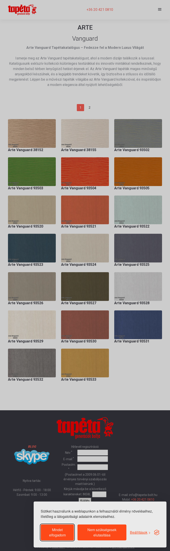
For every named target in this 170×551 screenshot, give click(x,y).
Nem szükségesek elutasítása (101, 532)
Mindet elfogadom (57, 532)
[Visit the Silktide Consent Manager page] (156, 532)
